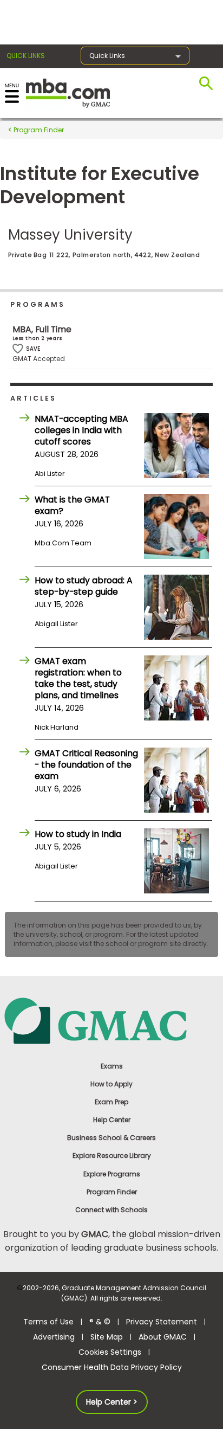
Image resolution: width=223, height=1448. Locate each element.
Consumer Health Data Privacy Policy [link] (112, 1367)
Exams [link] (112, 1066)
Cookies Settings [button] (109, 1352)
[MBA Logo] (68, 92)
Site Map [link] (106, 1336)
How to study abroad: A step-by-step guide (84, 586)
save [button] (17, 349)
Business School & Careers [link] (111, 1137)
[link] (112, 1020)
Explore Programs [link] (111, 1174)
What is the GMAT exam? (72, 505)
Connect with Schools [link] (111, 1209)
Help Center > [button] (111, 1401)
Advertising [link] (54, 1336)
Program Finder (38, 129)
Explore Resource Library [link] (112, 1155)
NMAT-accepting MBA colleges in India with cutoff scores (81, 430)
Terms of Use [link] (48, 1321)
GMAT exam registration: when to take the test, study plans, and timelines (78, 678)
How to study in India (78, 834)
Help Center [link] (111, 1119)
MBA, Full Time (41, 329)
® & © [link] (99, 1321)
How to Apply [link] (111, 1084)
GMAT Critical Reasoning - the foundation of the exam (86, 764)
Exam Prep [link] (111, 1101)
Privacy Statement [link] (161, 1321)
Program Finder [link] (112, 1191)
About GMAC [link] (163, 1336)
